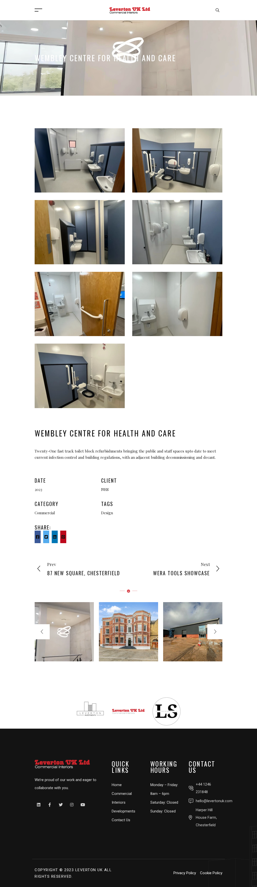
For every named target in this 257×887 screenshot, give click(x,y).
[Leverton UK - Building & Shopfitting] (129, 9)
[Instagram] (72, 805)
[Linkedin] (39, 805)
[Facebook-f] (50, 805)
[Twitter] (61, 805)
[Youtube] (83, 805)
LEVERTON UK (89, 870)
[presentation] (42, 631)
